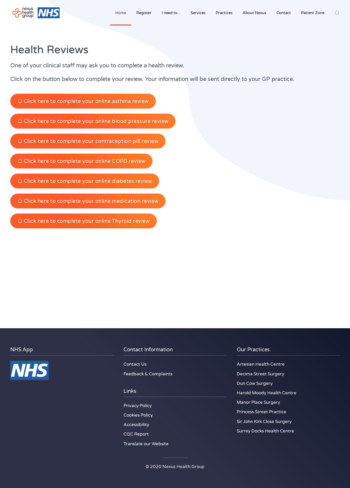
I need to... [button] (171, 12)
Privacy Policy (137, 405)
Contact (283, 12)
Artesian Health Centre (261, 364)
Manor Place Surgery (258, 402)
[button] (337, 13)
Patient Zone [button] (312, 12)
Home (120, 12)
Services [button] (198, 12)
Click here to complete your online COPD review (85, 161)
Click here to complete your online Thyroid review (87, 221)
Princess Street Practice (261, 412)
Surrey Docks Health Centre (265, 431)
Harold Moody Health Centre (266, 393)
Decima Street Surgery (260, 374)
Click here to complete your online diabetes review (88, 181)
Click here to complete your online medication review (91, 201)
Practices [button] (224, 12)
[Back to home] (35, 13)
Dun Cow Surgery (255, 383)
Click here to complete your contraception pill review (91, 141)
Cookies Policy (138, 415)
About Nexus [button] (254, 12)
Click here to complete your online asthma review (86, 101)
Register (143, 12)
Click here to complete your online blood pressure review (96, 121)
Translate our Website (146, 444)
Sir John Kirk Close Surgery (264, 421)
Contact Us (135, 364)
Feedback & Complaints (147, 374)
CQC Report (136, 434)
